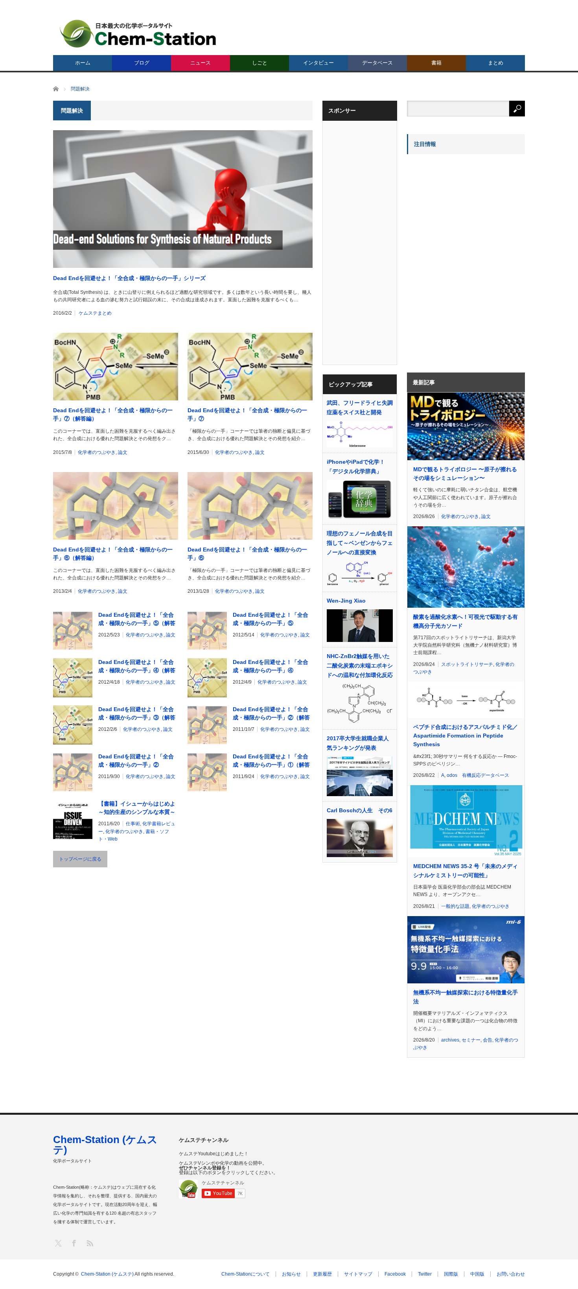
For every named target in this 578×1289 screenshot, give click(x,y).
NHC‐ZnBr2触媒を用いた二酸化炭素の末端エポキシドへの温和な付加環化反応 (360, 665)
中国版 (477, 1274)
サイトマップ (358, 1274)
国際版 (451, 1274)
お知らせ (291, 1274)
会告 (487, 1040)
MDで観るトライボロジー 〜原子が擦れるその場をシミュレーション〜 (465, 473)
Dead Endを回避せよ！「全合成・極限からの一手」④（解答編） (136, 667)
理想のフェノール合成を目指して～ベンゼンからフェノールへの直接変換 (360, 542)
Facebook (395, 1274)
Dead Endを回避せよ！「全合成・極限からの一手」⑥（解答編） (113, 553)
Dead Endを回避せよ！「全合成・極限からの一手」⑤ (270, 619)
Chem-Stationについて (245, 1274)
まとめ (495, 63)
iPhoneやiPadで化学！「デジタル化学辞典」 (356, 466)
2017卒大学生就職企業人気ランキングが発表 (358, 743)
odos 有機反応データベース (478, 775)
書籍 (436, 63)
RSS (89, 1243)
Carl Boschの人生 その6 (359, 810)
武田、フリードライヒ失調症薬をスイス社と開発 (360, 407)
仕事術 (133, 823)
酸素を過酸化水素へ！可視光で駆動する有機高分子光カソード (465, 621)
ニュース (200, 63)
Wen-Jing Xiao (346, 600)
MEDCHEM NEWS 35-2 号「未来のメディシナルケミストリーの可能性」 (465, 870)
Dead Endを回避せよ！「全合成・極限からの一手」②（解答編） (271, 714)
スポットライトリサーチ (467, 664)
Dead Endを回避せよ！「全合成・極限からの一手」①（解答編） (271, 761)
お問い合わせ (511, 1274)
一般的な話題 (455, 906)
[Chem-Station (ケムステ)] (138, 33)
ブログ (141, 63)
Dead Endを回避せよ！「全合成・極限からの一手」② (136, 760)
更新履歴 (322, 1274)
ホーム (82, 63)
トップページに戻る (80, 859)
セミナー (471, 1040)
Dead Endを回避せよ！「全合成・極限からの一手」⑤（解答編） (136, 619)
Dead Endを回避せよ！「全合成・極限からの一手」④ (270, 666)
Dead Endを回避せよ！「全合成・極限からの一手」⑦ (247, 414)
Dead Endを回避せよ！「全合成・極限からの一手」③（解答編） (136, 714)
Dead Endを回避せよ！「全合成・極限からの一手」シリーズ (129, 278)
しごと (259, 63)
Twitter (425, 1274)
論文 (122, 452)
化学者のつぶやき (97, 452)
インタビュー (318, 63)
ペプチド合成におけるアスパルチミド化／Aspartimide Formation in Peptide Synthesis (465, 736)
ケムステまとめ (95, 313)
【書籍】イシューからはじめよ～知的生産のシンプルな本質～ (136, 807)
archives (450, 1040)
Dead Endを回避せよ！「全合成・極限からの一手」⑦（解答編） (113, 414)
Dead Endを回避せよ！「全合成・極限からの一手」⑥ (247, 553)
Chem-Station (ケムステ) (105, 1145)
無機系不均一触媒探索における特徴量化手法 (465, 996)
